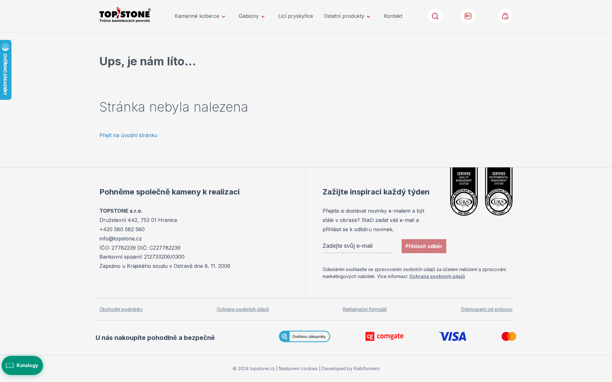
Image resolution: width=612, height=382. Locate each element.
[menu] (288, 16)
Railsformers (367, 368)
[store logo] (133, 15)
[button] (468, 16)
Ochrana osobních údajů (437, 276)
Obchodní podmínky (121, 309)
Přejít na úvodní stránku (128, 135)
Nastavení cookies (298, 368)
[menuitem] (201, 16)
